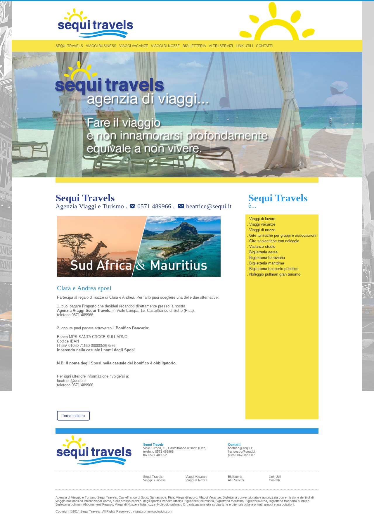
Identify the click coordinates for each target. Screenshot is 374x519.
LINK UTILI (244, 46)
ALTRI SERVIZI (221, 46)
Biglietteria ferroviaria (267, 257)
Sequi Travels (153, 476)
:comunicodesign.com (156, 511)
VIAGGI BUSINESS (101, 46)
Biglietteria (235, 476)
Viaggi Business (154, 480)
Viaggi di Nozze (196, 480)
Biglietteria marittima (266, 263)
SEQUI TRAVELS (69, 46)
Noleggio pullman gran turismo (274, 274)
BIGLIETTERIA (194, 46)
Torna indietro (73, 416)
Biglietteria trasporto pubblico (273, 269)
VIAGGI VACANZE (133, 46)
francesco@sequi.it (241, 451)
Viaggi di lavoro (262, 219)
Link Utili (274, 476)
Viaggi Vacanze (196, 476)
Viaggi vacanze (262, 224)
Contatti (274, 480)
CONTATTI (264, 46)
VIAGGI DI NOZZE (165, 46)
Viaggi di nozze (262, 230)
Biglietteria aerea (263, 252)
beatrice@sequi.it (208, 206)
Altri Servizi (236, 480)
